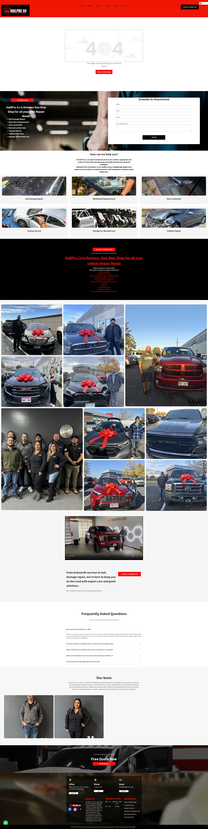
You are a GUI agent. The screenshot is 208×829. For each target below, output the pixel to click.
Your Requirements (122, 123)
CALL (99, 791)
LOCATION (73, 793)
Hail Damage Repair (130, 802)
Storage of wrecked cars (132, 811)
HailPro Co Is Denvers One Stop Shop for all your (104, 258)
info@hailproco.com (126, 787)
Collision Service (129, 808)
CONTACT (124, 791)
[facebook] (70, 809)
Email (117, 110)
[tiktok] (80, 809)
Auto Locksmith (129, 817)
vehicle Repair (98, 263)
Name (118, 104)
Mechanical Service (130, 814)
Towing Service (129, 805)
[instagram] (75, 809)
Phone (118, 117)
